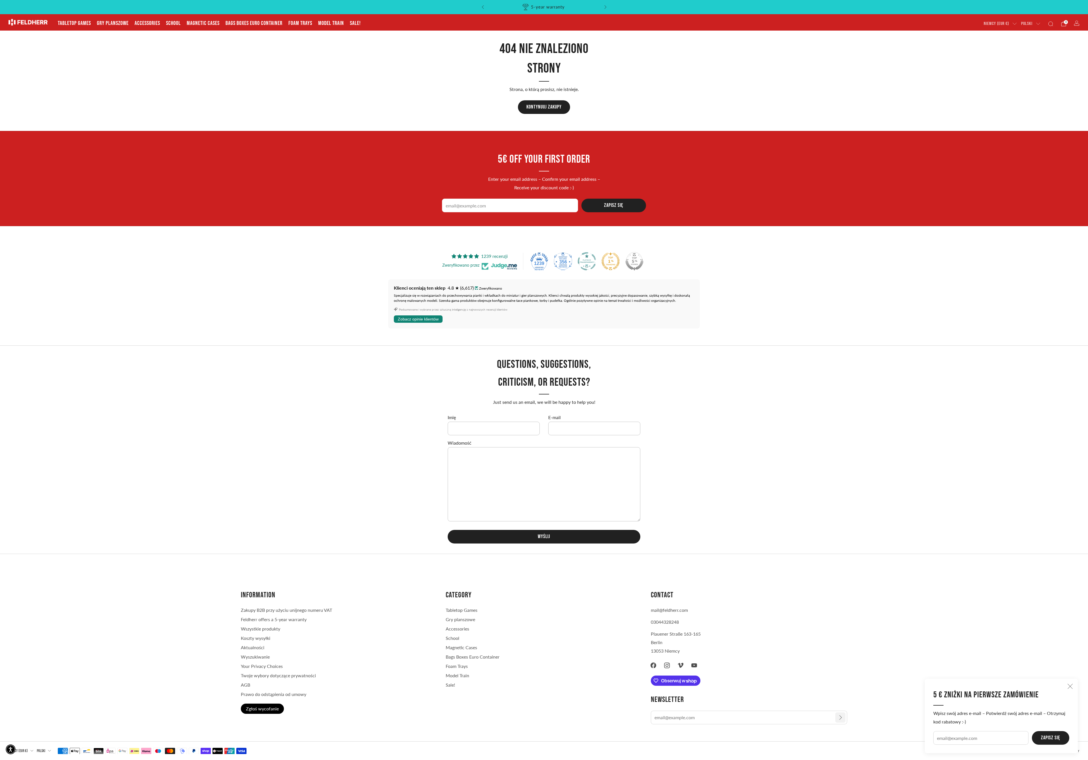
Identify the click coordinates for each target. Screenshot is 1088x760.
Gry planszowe (113, 23)
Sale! (355, 23)
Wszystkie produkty (260, 628)
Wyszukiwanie (255, 656)
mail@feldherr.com (669, 610)
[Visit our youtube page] (694, 665)
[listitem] (544, 7)
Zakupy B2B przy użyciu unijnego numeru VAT (286, 610)
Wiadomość (459, 442)
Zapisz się (1050, 738)
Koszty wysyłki (255, 638)
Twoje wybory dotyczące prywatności (278, 675)
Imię (452, 417)
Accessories (147, 23)
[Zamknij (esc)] (1070, 686)
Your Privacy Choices (262, 666)
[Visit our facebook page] (653, 665)
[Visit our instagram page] (667, 665)
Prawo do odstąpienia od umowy (273, 694)
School (173, 23)
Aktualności (252, 647)
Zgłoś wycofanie (262, 708)
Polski (1026, 23)
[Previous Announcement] (482, 7)
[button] (11, 749)
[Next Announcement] (605, 7)
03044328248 (665, 622)
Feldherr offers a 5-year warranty (274, 619)
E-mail (554, 417)
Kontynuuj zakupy (544, 107)
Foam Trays (300, 23)
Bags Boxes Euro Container (254, 23)
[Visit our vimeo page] (680, 665)
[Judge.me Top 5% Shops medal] (634, 261)
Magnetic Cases (203, 23)
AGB (245, 684)
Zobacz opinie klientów (418, 319)
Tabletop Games (74, 23)
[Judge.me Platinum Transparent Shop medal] (587, 261)
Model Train (331, 23)
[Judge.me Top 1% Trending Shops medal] (611, 261)
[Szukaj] (1050, 24)
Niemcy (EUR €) (996, 23)
